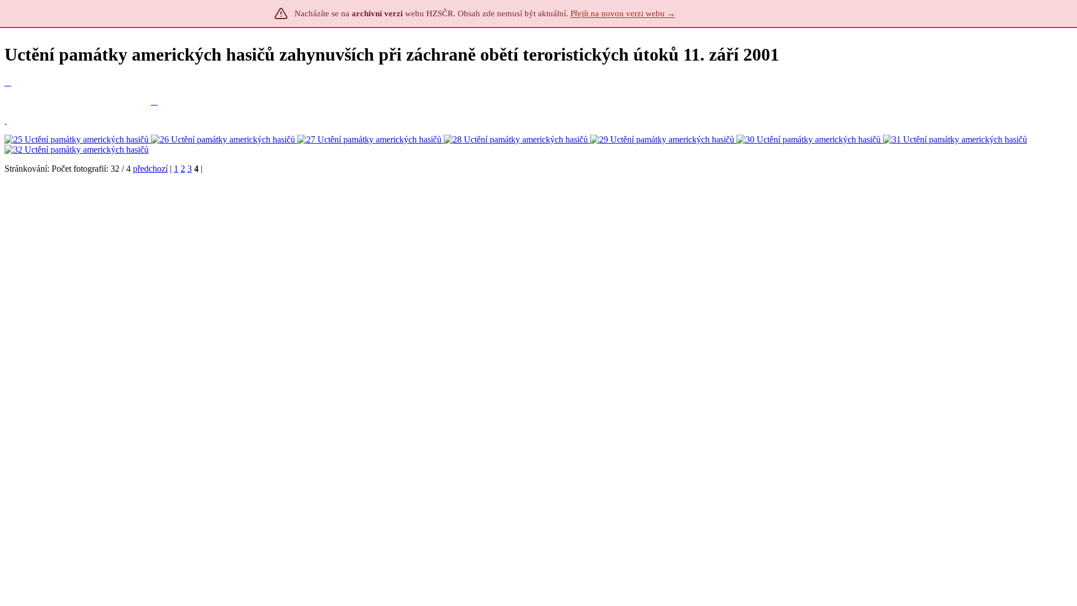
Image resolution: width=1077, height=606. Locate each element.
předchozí (150, 168)
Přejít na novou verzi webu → (622, 13)
